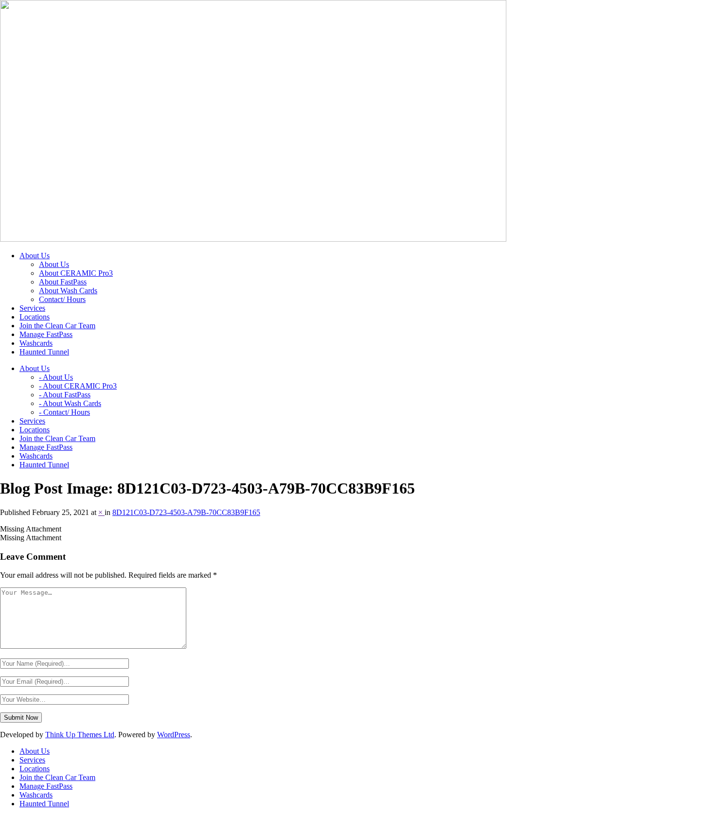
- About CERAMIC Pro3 (78, 386)
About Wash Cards (68, 290)
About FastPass (63, 282)
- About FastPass (64, 394)
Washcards (36, 795)
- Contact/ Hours (64, 412)
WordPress (173, 734)
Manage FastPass (45, 786)
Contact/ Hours (62, 299)
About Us (54, 264)
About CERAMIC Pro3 (76, 273)
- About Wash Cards (70, 403)
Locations (34, 768)
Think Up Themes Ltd (79, 734)
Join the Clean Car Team (57, 777)
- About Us (56, 377)
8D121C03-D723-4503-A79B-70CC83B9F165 (186, 512)
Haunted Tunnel (44, 803)
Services (32, 760)
